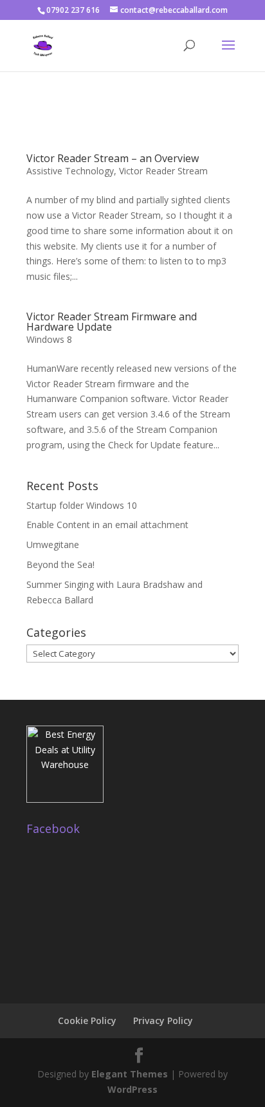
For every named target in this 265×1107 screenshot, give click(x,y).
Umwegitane (52, 544)
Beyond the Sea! (60, 564)
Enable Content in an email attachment (107, 524)
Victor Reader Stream (163, 171)
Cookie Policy (87, 1020)
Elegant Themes (129, 1074)
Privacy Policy (163, 1020)
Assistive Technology (70, 171)
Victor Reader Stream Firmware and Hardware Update (111, 321)
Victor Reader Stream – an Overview (112, 158)
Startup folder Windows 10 (81, 505)
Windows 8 (49, 339)
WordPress (132, 1089)
